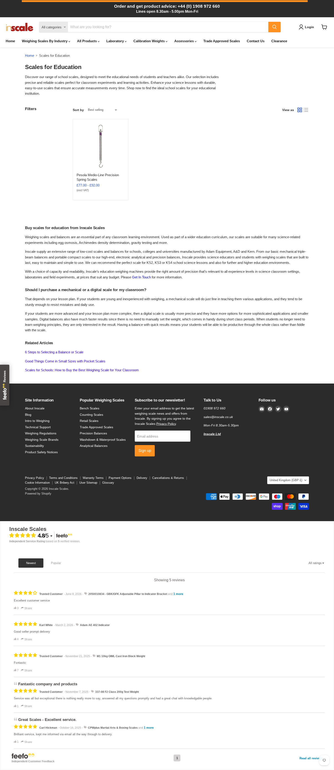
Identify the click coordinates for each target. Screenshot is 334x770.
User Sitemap (88, 482)
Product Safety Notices (41, 452)
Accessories (184, 41)
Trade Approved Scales (221, 41)
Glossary (108, 482)
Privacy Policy (166, 424)
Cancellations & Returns (168, 478)
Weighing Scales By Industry (45, 41)
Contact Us (255, 41)
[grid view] (300, 110)
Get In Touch (141, 277)
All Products (87, 41)
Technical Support (38, 427)
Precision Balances (93, 433)
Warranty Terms (93, 478)
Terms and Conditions (63, 478)
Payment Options (120, 478)
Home (10, 41)
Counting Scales (91, 414)
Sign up (144, 450)
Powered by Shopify (38, 493)
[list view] (306, 110)
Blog (28, 414)
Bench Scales (89, 408)
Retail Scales (89, 421)
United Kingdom (286, 480)
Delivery (142, 478)
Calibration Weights (149, 41)
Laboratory (115, 41)
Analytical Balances (93, 446)
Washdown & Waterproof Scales (103, 439)
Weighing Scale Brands (41, 439)
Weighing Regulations (40, 433)
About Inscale (35, 408)
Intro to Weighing (37, 421)
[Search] (274, 27)
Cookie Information (37, 482)
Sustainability (34, 446)
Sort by (78, 110)
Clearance (279, 41)
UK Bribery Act (64, 482)
